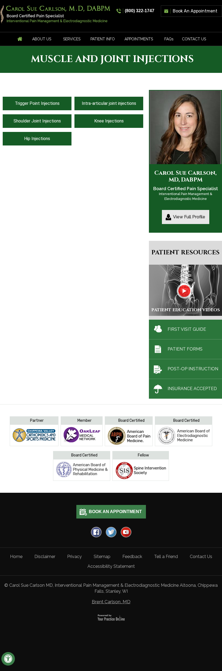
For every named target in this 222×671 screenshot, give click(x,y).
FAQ (169, 39)
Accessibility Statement (111, 566)
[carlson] (55, 14)
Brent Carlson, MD (111, 601)
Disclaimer (44, 556)
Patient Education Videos (185, 310)
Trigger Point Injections (37, 103)
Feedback (132, 556)
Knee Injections (109, 121)
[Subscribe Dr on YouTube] (126, 532)
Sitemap (102, 556)
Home (16, 556)
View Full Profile (189, 216)
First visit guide (187, 329)
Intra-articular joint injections (109, 103)
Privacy (74, 556)
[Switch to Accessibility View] (8, 659)
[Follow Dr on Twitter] (111, 532)
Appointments (139, 39)
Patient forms (185, 349)
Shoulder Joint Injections (37, 121)
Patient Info (102, 39)
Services (71, 39)
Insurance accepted (192, 388)
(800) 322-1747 (139, 10)
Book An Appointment (195, 11)
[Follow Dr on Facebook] (96, 532)
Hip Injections (37, 138)
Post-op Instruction (193, 368)
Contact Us (194, 39)
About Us (41, 39)
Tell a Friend (166, 556)
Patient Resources (185, 253)
